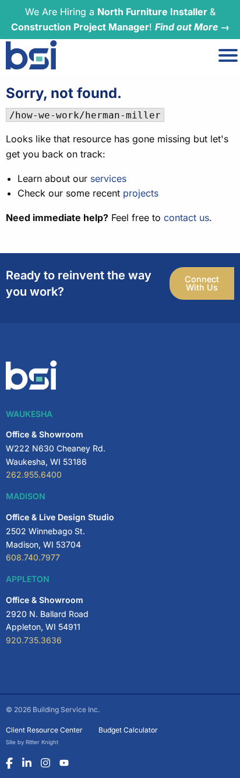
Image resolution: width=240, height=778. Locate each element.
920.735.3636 (34, 640)
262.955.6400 (34, 474)
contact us (186, 217)
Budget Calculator (128, 730)
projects (140, 193)
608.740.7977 (33, 557)
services (108, 178)
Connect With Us (202, 283)
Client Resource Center (44, 730)
